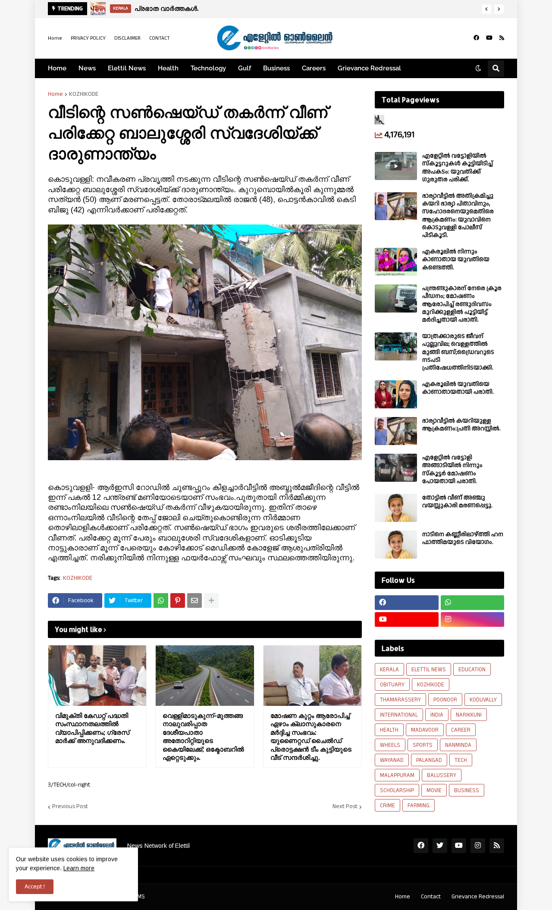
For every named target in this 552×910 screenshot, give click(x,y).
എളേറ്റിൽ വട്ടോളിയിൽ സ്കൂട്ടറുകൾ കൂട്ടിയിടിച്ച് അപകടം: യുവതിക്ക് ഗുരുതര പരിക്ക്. (457, 167)
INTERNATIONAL (399, 715)
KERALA (389, 669)
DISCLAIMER (127, 38)
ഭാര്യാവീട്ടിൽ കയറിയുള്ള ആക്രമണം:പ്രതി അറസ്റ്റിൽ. (461, 425)
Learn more (78, 868)
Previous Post (70, 807)
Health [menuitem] (168, 68)
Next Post (345, 807)
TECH (461, 760)
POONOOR (445, 700)
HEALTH (389, 730)
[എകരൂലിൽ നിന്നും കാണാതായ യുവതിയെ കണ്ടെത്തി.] (396, 262)
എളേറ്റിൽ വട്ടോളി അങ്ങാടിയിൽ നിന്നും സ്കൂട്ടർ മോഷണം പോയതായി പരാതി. (452, 469)
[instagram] (473, 619)
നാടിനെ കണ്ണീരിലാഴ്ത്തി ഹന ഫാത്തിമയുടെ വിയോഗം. (462, 538)
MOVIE (434, 790)
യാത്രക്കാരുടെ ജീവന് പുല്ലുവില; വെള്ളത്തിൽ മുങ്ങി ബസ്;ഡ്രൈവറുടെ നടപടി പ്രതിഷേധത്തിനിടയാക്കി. (458, 352)
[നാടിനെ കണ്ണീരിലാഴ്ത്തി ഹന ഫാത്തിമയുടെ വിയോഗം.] (396, 545)
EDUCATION (472, 669)
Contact (431, 896)
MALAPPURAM (397, 775)
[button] (486, 9)
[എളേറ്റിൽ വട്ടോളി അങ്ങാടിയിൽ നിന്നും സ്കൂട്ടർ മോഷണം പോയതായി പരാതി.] (396, 468)
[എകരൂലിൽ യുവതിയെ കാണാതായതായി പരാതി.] (396, 394)
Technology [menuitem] (208, 68)
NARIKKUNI (469, 715)
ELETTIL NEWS (428, 669)
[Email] (194, 600)
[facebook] (476, 38)
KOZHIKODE (83, 94)
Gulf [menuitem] (244, 68)
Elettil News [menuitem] (127, 68)
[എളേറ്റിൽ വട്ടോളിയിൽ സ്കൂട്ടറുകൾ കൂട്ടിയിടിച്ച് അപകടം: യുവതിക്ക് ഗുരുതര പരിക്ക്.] (396, 166)
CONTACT (159, 38)
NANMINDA (458, 745)
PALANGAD (429, 760)
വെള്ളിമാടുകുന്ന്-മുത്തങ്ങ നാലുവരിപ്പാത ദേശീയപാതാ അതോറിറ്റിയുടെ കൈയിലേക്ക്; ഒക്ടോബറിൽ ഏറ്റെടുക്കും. (203, 736)
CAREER (460, 730)
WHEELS (390, 745)
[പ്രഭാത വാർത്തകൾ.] (98, 8)
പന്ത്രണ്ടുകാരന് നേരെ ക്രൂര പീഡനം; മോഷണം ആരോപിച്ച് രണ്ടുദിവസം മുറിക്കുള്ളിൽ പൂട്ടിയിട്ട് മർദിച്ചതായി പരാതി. (462, 304)
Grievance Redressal (478, 896)
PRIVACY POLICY (88, 38)
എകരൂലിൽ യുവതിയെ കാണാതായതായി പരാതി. (458, 388)
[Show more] (211, 600)
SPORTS (423, 745)
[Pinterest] (177, 600)
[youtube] (489, 38)
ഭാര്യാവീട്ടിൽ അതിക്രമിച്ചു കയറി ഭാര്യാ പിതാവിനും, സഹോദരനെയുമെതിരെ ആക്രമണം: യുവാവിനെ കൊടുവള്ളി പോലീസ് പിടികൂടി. (458, 215)
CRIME (387, 805)
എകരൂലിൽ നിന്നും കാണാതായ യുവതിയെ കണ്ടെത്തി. (455, 260)
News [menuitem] (87, 68)
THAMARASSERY (400, 700)
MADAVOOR (425, 730)
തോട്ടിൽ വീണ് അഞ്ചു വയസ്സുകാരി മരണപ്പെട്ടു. (457, 501)
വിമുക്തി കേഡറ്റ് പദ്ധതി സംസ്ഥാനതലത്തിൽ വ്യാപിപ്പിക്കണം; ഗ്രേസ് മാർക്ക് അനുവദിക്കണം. (92, 728)
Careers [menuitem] (314, 68)
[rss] (501, 38)
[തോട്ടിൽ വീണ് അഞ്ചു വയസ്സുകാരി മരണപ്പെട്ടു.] (396, 508)
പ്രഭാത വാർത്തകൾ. (166, 8)
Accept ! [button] (35, 886)
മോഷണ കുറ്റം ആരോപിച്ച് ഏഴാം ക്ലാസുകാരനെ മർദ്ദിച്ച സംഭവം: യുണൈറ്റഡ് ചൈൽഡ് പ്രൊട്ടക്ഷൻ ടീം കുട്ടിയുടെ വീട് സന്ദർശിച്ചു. (310, 736)
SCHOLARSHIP (397, 790)
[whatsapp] (473, 602)
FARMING (419, 805)
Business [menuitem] (276, 68)
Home (55, 38)
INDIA (436, 715)
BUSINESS (466, 790)
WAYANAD (392, 760)
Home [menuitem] (57, 68)
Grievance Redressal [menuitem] (369, 68)
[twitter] (440, 845)
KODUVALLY (483, 700)
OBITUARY (392, 685)
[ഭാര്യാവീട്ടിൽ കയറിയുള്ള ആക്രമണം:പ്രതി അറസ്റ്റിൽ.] (396, 431)
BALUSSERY (441, 775)
